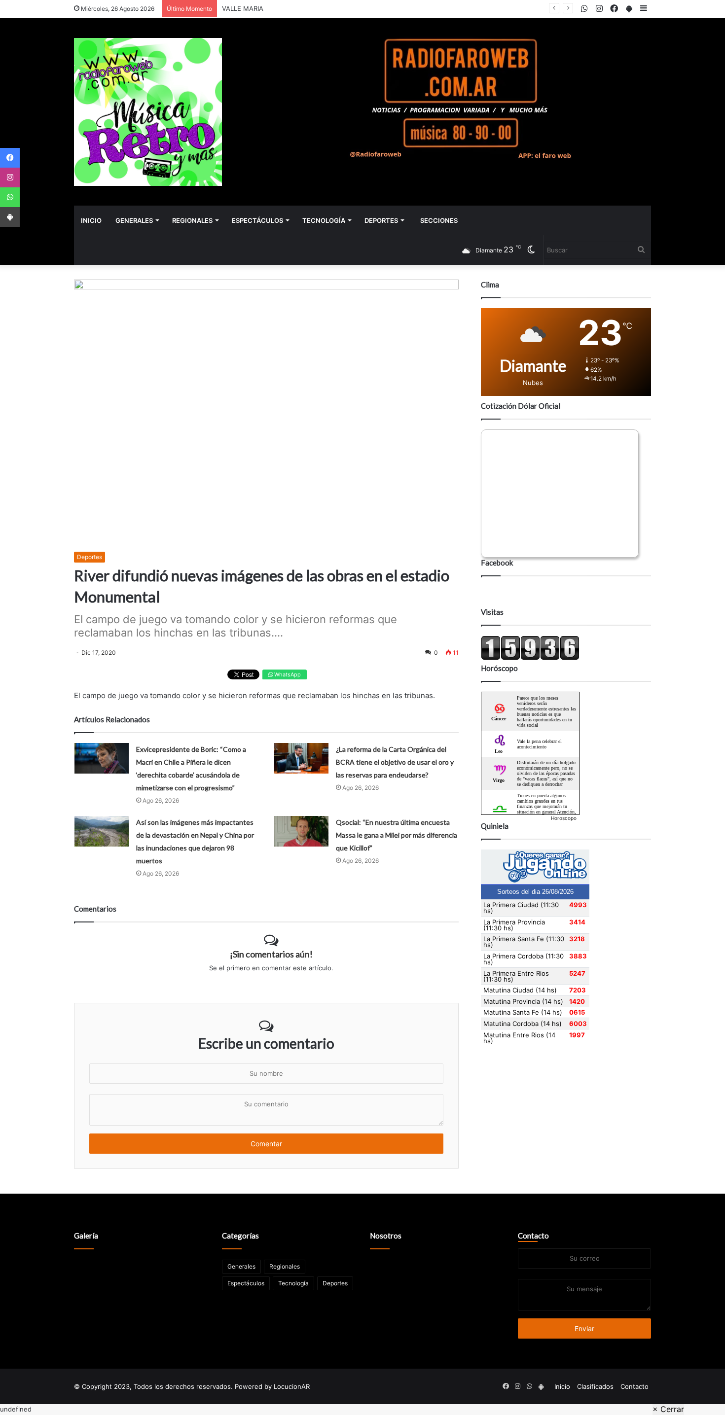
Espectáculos (257, 220)
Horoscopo (564, 818)
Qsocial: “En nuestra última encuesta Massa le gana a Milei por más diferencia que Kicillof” (396, 835)
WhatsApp (287, 674)
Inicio (91, 220)
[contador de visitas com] (530, 658)
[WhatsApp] (10, 197)
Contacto (533, 1235)
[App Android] (10, 217)
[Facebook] (10, 158)
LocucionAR (292, 1386)
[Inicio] (148, 112)
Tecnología (323, 220)
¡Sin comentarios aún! (271, 954)
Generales (134, 220)
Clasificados (595, 1386)
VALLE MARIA (242, 8)
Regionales (192, 220)
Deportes (381, 220)
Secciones (439, 220)
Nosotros (385, 1235)
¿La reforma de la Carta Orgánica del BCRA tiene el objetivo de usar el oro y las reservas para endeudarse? (395, 762)
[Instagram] (10, 177)
